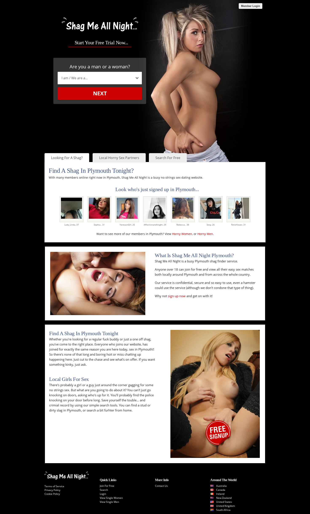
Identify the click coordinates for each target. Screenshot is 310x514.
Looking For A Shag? (67, 157)
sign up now (177, 296)
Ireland (220, 494)
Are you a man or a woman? (100, 66)
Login (103, 494)
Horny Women (182, 234)
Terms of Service (54, 486)
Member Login (250, 6)
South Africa (223, 510)
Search (104, 490)
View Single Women (111, 498)
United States (224, 502)
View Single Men (109, 502)
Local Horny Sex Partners (119, 157)
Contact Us (161, 486)
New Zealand (224, 498)
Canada (220, 490)
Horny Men (205, 234)
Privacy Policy (52, 490)
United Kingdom (225, 506)
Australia (221, 486)
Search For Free (167, 157)
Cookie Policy (52, 494)
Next (100, 93)
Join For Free (107, 486)
